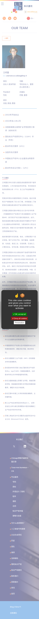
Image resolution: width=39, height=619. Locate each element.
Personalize (19, 323)
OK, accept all (20, 314)
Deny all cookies (20, 318)
